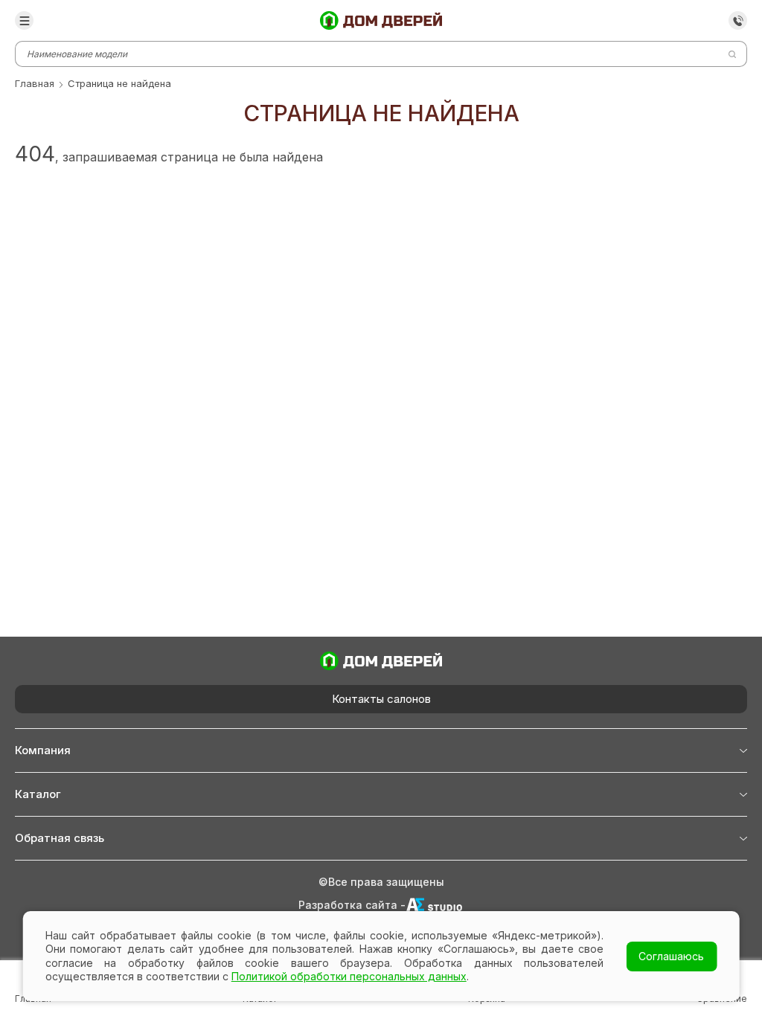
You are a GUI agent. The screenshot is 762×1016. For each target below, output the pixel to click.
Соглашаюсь (671, 956)
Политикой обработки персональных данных (349, 976)
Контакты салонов (381, 699)
